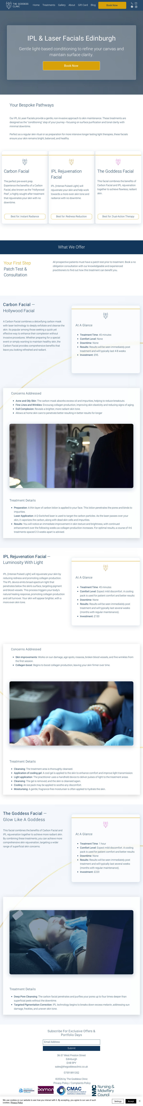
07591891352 (71, 1073)
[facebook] (132, 6)
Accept (131, 1101)
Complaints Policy (81, 1083)
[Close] (139, 1101)
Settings (117, 1101)
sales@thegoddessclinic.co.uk (71, 1067)
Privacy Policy (61, 1083)
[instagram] (136, 6)
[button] (49, 5)
